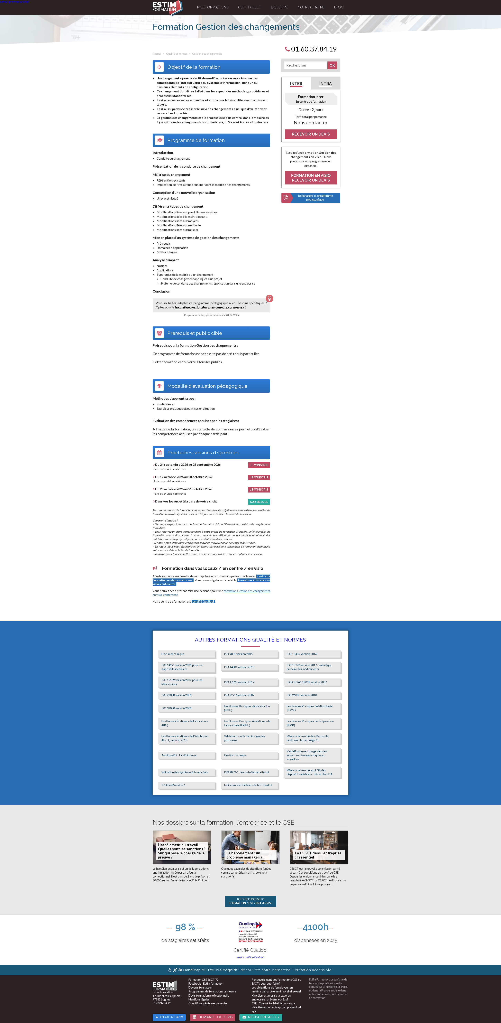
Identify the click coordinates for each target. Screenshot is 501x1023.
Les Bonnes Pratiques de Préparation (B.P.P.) (310, 723)
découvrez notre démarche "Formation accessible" (257, 970)
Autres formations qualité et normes (250, 640)
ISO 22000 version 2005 (176, 695)
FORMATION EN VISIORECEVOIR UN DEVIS (311, 178)
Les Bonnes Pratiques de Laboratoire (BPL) (184, 723)
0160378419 (313, 49)
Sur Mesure (259, 501)
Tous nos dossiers (250, 901)
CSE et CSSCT (249, 7)
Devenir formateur (200, 987)
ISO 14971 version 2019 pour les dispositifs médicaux (181, 667)
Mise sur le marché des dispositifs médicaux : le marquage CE (308, 738)
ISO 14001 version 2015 (239, 667)
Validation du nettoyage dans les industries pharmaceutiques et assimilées (307, 755)
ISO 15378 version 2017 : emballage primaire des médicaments (309, 667)
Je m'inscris (259, 465)
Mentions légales (199, 999)
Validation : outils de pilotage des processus (244, 738)
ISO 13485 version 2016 (302, 654)
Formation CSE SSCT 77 (203, 979)
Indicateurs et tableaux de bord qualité (248, 785)
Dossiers (279, 7)
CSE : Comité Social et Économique (273, 1003)
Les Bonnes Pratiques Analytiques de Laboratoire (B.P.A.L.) (247, 723)
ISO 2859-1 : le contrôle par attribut (246, 772)
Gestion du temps (235, 755)
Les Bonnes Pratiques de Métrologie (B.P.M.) (309, 708)
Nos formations (212, 7)
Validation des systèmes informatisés (184, 772)
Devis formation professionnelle (208, 995)
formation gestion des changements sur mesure (209, 307)
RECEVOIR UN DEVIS (311, 134)
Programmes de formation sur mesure (212, 991)
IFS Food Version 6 (173, 785)
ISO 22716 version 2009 (239, 695)
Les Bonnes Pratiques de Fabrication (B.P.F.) (247, 708)
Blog (338, 7)
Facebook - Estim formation (205, 983)
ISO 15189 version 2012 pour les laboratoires (181, 682)
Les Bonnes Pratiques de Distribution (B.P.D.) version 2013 (184, 738)
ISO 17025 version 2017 (239, 682)
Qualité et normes (176, 53)
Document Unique (172, 654)
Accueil (157, 53)
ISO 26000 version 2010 (302, 695)
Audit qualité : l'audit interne (178, 755)
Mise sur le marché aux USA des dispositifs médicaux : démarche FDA (309, 772)
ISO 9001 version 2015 (238, 654)
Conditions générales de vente (207, 1003)
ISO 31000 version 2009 (176, 708)
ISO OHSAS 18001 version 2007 (307, 682)
